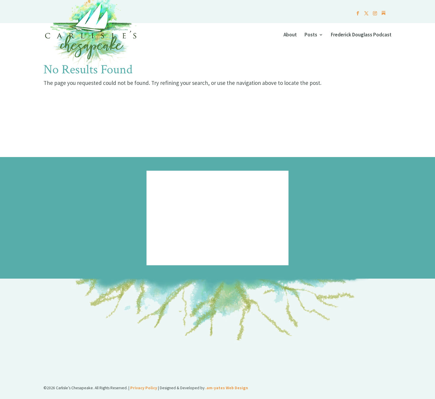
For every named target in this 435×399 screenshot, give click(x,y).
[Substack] (383, 14)
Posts (310, 35)
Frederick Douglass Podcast (361, 35)
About (290, 35)
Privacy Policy (143, 387)
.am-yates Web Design (226, 387)
